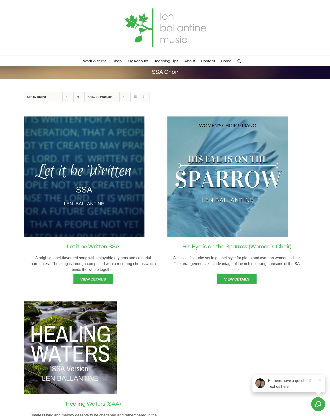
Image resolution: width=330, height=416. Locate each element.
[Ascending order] (78, 97)
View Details (93, 279)
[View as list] (145, 97)
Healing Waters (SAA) (93, 404)
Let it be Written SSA (93, 247)
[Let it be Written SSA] (84, 119)
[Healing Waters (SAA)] (70, 304)
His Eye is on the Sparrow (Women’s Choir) (236, 247)
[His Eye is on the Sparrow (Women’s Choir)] (227, 119)
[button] (239, 60)
